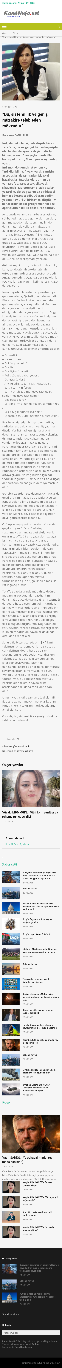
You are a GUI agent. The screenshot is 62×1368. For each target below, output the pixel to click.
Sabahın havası (30, 888)
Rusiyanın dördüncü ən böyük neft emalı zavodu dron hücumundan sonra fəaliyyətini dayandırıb (39, 875)
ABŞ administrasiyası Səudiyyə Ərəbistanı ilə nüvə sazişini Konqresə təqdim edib (41, 906)
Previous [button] (4, 799)
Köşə (6, 1102)
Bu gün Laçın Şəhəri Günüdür (37, 934)
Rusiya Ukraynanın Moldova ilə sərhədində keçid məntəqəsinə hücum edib (41, 997)
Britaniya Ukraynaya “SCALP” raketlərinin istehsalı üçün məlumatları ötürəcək (37, 1088)
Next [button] (58, 799)
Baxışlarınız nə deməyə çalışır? (16, 750)
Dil (16, 107)
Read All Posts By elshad (17, 844)
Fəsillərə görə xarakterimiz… (17, 746)
